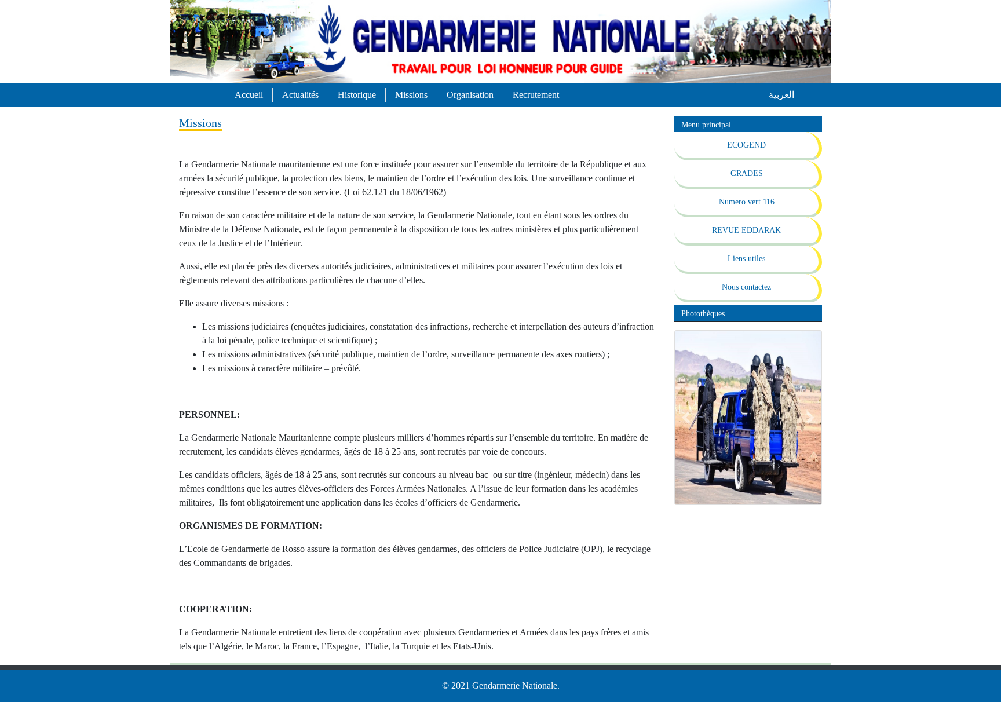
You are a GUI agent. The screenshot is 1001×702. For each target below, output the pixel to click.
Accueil (249, 95)
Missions (411, 95)
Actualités (300, 95)
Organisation (470, 95)
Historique (357, 95)
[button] (686, 417)
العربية (781, 95)
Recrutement (536, 95)
